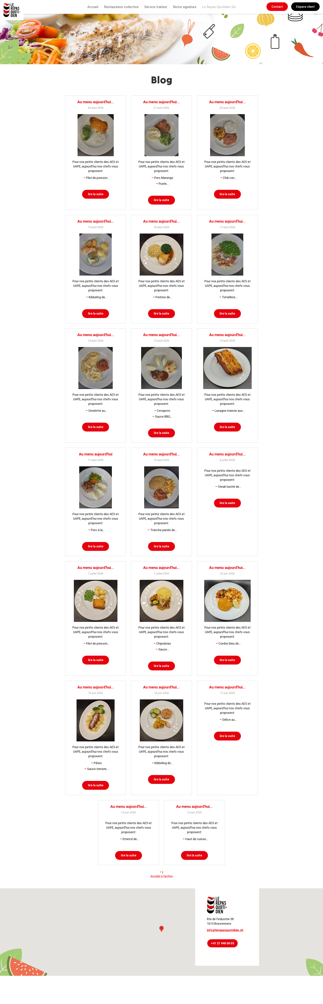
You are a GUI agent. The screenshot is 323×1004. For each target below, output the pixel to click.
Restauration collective (121, 7)
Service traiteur (155, 7)
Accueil (92, 7)
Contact (277, 6)
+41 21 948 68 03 (222, 943)
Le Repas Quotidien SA (219, 7)
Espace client (305, 6)
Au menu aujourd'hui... (95, 102)
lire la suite (95, 194)
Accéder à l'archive (161, 876)
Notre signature (184, 7)
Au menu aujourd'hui (95, 454)
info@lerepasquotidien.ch (225, 930)
